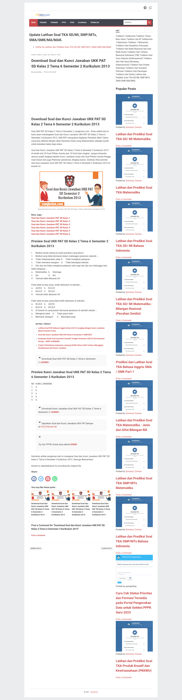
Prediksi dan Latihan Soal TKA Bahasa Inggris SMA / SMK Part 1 (134, 367)
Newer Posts (36, 548)
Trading (43, 22)
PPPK (64, 22)
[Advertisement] (71, 95)
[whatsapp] (54, 478)
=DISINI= (44, 362)
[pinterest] (47, 478)
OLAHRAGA (82, 22)
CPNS (72, 22)
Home (33, 22)
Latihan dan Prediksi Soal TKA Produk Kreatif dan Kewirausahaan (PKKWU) (134, 665)
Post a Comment (50, 72)
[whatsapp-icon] (150, 8)
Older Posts (107, 548)
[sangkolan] (42, 15)
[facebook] (34, 478)
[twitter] (41, 478)
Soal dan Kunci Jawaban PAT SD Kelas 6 (50, 234)
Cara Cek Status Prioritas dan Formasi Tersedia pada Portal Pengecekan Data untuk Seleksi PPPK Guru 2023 (134, 602)
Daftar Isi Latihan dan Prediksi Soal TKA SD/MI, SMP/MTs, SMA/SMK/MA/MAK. (74, 47)
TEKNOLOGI (94, 22)
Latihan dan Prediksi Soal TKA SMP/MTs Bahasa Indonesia (134, 541)
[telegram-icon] (145, 8)
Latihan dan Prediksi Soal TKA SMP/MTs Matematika (134, 483)
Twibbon (54, 22)
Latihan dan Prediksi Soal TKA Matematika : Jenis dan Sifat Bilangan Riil (134, 425)
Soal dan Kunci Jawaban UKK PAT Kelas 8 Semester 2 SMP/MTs (65, 335)
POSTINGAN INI (49, 426)
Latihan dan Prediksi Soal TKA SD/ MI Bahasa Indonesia (134, 245)
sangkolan (94, 692)
